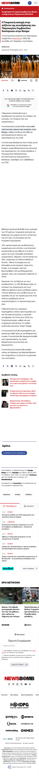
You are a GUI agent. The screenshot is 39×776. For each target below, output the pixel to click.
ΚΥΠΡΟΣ (17, 494)
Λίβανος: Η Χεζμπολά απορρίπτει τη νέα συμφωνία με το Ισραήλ (16, 538)
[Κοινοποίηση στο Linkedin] (24, 90)
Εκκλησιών (17, 38)
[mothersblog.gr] (12, 730)
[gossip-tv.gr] (12, 717)
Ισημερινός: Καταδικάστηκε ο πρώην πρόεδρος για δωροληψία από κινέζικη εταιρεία (19, 548)
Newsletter (18, 483)
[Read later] (36, 80)
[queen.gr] (12, 724)
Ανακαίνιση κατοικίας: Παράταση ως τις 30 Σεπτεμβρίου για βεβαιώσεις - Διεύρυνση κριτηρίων (17, 527)
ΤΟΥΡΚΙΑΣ (28, 494)
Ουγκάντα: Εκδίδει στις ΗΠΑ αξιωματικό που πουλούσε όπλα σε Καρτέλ (18, 516)
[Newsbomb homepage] (10, 3)
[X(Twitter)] (21, 684)
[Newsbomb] (19, 678)
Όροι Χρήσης (14, 695)
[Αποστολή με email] (33, 90)
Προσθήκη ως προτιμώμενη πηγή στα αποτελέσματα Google (21, 105)
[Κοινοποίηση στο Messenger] (12, 90)
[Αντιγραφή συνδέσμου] (31, 80)
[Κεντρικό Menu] (36, 3)
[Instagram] (17, 684)
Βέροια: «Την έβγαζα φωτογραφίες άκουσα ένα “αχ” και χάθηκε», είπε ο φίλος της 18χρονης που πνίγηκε (10, 612)
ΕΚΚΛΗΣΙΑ (5, 80)
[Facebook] (9, 684)
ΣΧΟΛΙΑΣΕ (24, 80)
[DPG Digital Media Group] (19, 705)
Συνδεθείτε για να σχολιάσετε (14, 453)
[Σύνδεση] (30, 3)
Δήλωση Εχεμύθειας (27, 695)
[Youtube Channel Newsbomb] (26, 684)
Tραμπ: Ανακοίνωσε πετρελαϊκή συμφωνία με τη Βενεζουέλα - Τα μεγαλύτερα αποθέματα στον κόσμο (19, 559)
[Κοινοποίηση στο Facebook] (3, 90)
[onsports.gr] (27, 717)
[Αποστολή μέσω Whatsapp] (20, 90)
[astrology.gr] (27, 724)
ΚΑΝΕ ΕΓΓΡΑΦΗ (17, 664)
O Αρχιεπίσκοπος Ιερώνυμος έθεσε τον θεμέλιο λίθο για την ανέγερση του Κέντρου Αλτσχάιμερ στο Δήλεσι (23, 393)
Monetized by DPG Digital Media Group (25, 739)
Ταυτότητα (4, 695)
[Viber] (13, 684)
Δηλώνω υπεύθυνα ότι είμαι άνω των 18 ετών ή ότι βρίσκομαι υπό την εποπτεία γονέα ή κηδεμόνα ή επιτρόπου (18, 657)
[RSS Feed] (30, 684)
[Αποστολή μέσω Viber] (16, 90)
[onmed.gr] (27, 730)
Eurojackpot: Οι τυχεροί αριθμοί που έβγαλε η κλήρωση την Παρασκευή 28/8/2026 (19, 13)
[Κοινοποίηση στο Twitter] (8, 90)
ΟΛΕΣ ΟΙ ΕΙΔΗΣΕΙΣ (28, 568)
